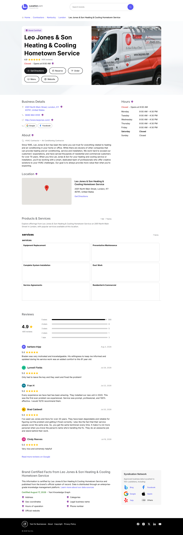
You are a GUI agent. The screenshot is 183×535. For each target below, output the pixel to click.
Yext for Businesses (38, 524)
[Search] (130, 7)
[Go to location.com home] (32, 7)
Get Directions (81, 196)
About (50, 524)
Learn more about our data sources (77, 487)
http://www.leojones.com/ (37, 120)
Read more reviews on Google (36, 456)
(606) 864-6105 (32, 115)
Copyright (58, 524)
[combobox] (102, 7)
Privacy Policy (70, 524)
